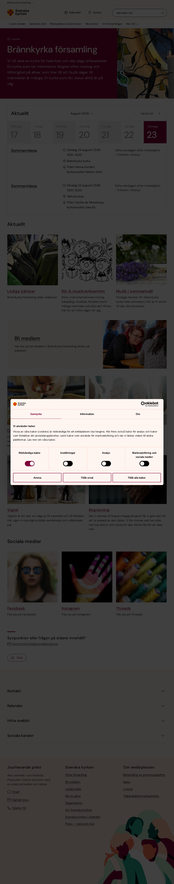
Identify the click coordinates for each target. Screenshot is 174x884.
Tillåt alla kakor (137, 477)
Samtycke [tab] (36, 414)
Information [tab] (87, 414)
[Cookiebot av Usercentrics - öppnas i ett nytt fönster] (146, 404)
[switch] (68, 463)
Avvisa (37, 477)
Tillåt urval (87, 477)
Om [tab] (138, 414)
